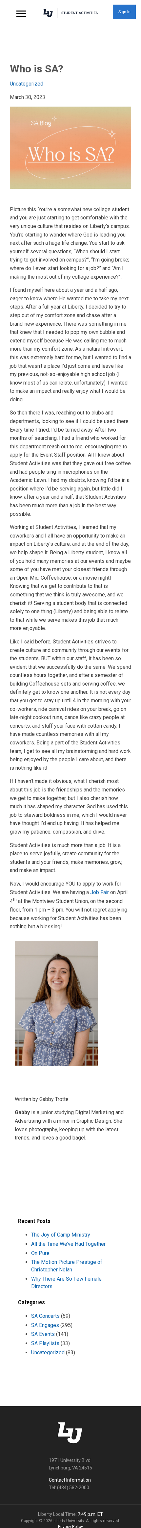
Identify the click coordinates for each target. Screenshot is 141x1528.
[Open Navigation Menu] (21, 13)
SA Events (43, 1334)
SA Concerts (45, 1316)
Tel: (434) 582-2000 (69, 1487)
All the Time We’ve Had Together (68, 1244)
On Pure (40, 1253)
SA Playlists (45, 1343)
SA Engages (45, 1325)
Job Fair (99, 892)
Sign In (124, 12)
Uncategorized (26, 84)
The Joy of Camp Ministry (60, 1235)
